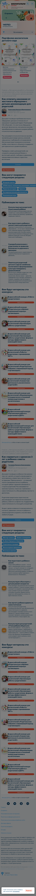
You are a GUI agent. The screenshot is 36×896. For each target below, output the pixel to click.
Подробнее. (16, 891)
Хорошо (29, 890)
